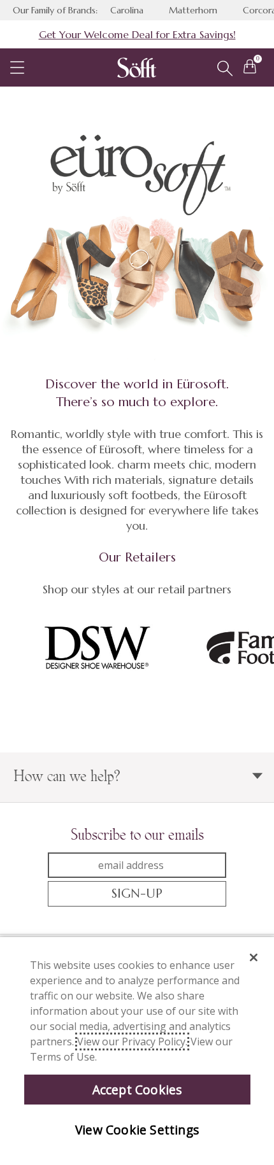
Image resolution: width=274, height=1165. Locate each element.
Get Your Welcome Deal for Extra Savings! (137, 34)
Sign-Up (137, 893)
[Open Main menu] (17, 67)
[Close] (254, 957)
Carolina (126, 10)
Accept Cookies (137, 1089)
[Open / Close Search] (224, 68)
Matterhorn (193, 10)
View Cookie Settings (137, 1129)
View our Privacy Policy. (132, 1041)
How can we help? (66, 775)
